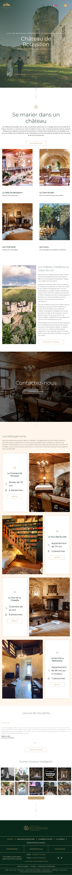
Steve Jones (31, 74)
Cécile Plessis (55, 870)
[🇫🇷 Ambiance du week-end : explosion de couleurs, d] (50, 788)
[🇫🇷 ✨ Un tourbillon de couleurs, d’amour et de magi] (64, 788)
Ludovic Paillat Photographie (33, 870)
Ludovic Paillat (12, 330)
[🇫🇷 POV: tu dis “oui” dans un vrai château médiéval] (21, 788)
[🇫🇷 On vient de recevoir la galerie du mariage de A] (64, 774)
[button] (65, 5)
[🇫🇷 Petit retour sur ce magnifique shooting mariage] (21, 774)
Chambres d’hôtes (45, 839)
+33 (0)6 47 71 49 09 (38, 854)
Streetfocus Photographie (48, 74)
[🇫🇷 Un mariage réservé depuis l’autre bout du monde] (36, 788)
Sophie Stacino (46, 870)
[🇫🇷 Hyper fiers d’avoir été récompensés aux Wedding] (50, 774)
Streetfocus (20, 870)
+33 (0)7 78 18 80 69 (39, 858)
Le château (60, 839)
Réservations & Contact (36, 843)
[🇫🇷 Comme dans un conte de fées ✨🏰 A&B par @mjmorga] (36, 774)
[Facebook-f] (61, 858)
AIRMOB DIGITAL (47, 872)
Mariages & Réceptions (26, 839)
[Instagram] (58, 858)
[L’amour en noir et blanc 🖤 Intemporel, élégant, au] (7, 774)
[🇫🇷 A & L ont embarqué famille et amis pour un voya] (7, 788)
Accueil (10, 839)
